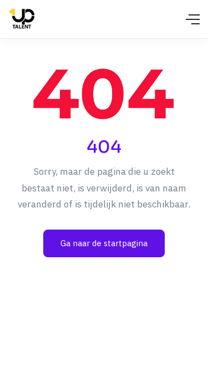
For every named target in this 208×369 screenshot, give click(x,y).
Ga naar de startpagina (104, 243)
